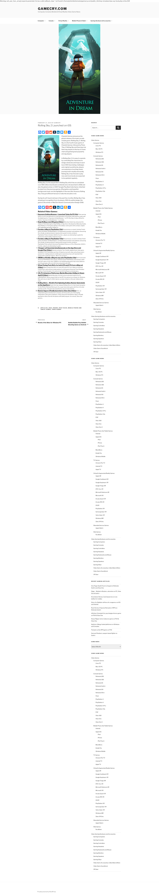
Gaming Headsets (98, 329)
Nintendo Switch (100, 168)
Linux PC (98, 145)
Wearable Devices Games (101, 302)
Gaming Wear (97, 342)
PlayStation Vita (100, 191)
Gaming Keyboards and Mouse (102, 332)
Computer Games (98, 143)
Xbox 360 (98, 198)
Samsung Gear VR (101, 289)
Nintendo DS (99, 165)
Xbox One (98, 201)
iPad (50, 308)
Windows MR (100, 295)
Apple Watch (99, 305)
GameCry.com (52, 9)
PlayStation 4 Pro (101, 188)
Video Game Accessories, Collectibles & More (106, 345)
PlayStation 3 (100, 181)
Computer (41, 21)
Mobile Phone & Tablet (79, 21)
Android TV (99, 243)
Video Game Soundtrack (100, 348)
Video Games (56, 309)
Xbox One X (99, 204)
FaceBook (99, 312)
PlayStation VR (100, 286)
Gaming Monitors (98, 335)
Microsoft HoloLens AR (102, 269)
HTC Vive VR (99, 266)
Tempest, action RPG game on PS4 (101, 630)
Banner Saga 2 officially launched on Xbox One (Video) (57, 291)
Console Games (98, 156)
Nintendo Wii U (100, 175)
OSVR (97, 282)
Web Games (97, 309)
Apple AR (98, 253)
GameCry (57, 122)
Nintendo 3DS (100, 162)
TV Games (96, 237)
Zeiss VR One (100, 299)
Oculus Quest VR (101, 276)
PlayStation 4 (100, 185)
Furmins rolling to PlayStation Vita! (50, 229)
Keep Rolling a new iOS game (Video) (50, 222)
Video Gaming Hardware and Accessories (103, 316)
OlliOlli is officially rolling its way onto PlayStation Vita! (57, 257)
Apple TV (98, 246)
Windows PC (99, 152)
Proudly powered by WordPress (46, 891)
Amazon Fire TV (100, 240)
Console (51, 21)
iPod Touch (63, 308)
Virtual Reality (62, 21)
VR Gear (95, 351)
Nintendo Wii (99, 171)
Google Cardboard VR (102, 256)
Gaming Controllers (99, 325)
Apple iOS (44, 308)
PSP (97, 194)
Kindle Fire (99, 230)
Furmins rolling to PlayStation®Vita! (50, 239)
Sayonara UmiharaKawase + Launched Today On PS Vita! (58, 214)
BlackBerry (99, 227)
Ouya (97, 178)
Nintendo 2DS (100, 159)
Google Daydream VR (102, 259)
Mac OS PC (99, 149)
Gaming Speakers (98, 338)
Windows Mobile (100, 233)
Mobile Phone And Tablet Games (103, 208)
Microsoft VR (99, 272)
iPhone (55, 308)
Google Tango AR (101, 263)
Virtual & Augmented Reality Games (104, 250)
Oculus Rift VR (100, 279)
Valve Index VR (100, 292)
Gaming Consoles (98, 322)
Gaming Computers (99, 319)
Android (98, 211)
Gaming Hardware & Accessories (101, 21)
